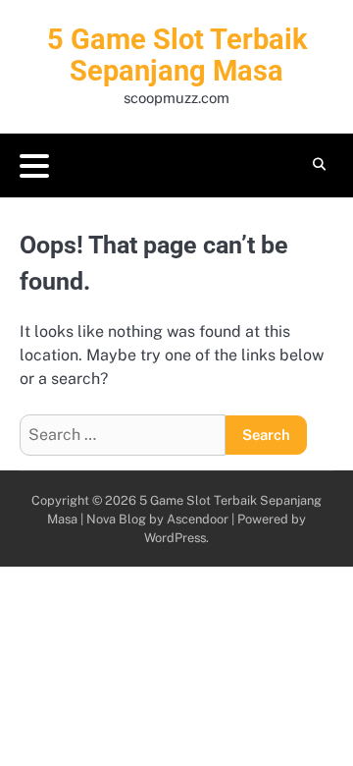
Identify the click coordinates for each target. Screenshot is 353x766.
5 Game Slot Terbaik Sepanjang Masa (177, 55)
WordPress (175, 537)
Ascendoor (197, 519)
